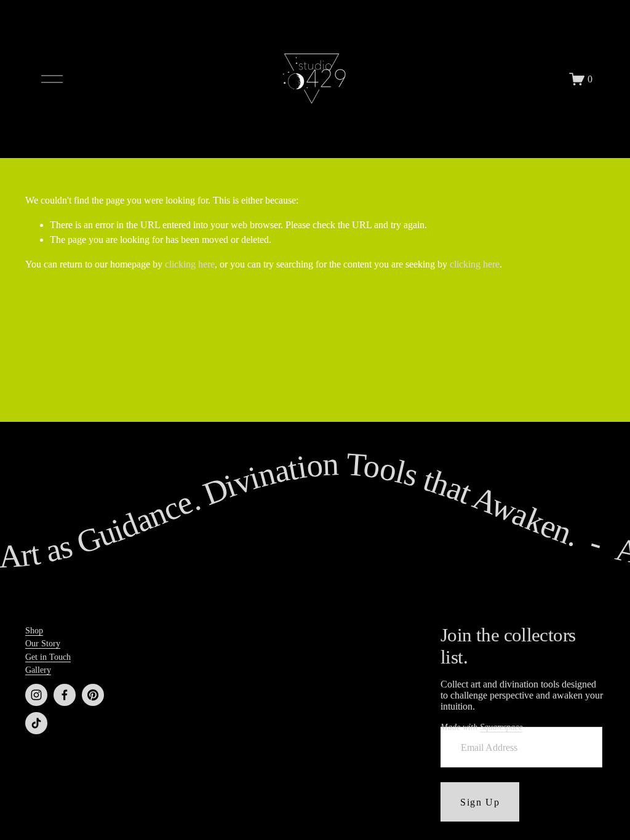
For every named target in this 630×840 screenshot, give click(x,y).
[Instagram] (36, 695)
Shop (34, 630)
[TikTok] (36, 723)
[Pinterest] (93, 695)
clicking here (190, 264)
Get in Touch (48, 657)
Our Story (42, 643)
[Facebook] (65, 695)
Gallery (38, 670)
